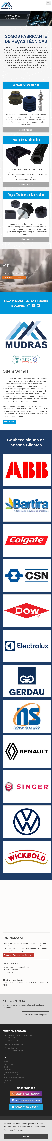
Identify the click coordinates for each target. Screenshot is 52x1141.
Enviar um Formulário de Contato (18, 955)
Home (6, 1062)
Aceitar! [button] (26, 1137)
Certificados (8, 1070)
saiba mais (25, 129)
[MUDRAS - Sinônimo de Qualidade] (16, 6)
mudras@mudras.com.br (16, 1044)
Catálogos (7, 1080)
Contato (6, 1083)
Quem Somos (8, 1064)
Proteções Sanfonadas (11, 1075)
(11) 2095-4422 (15, 1050)
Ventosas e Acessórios (11, 1072)
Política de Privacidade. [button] (14, 1130)
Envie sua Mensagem (36, 1014)
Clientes (6, 1067)
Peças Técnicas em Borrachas (14, 1078)
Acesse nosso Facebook (27, 1100)
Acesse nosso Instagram (27, 1094)
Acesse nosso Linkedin (27, 1107)
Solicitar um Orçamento (13, 277)
